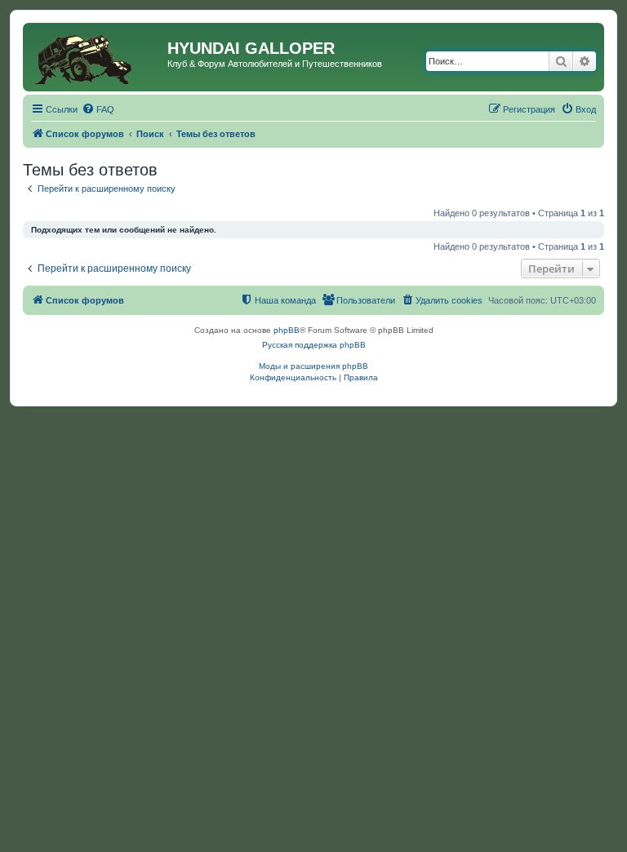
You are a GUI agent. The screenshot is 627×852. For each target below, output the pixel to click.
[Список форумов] (97, 57)
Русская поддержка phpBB (314, 344)
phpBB (286, 330)
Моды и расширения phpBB (313, 366)
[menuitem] (98, 109)
